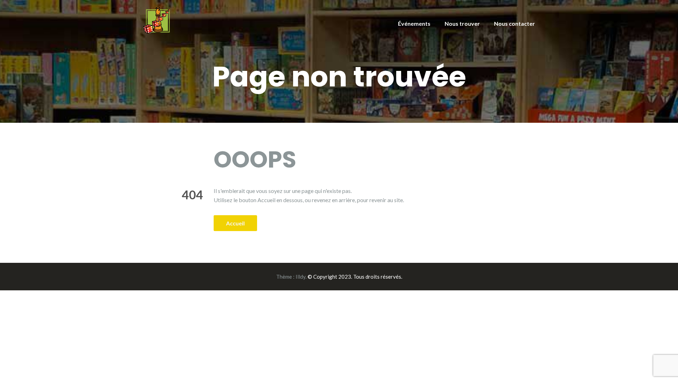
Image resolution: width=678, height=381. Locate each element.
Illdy (300, 276)
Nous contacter (514, 23)
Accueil (235, 223)
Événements (414, 23)
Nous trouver (462, 23)
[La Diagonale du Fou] (156, 19)
